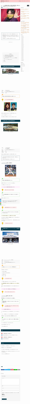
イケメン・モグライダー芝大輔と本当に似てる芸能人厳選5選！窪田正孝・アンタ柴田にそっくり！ (25, 23)
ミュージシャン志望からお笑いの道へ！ (8, 59)
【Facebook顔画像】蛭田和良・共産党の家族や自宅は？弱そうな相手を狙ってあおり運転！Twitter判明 (25, 28)
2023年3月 (22, 55)
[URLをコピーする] (18, 369)
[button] (2, 369)
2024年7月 (22, 38)
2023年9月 (22, 48)
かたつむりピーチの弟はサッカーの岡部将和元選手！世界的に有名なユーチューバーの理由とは (25, 18)
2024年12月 (22, 37)
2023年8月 (22, 49)
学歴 (21, 68)
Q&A (4, 60)
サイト (2, 390)
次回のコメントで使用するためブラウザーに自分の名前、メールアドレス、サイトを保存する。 (10, 392)
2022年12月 (22, 59)
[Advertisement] (10, 27)
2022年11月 (22, 60)
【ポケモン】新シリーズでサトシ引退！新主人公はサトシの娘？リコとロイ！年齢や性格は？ (25, 30)
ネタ (21, 67)
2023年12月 (22, 44)
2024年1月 (22, 43)
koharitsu (24, 23)
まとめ (4, 61)
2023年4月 (22, 54)
